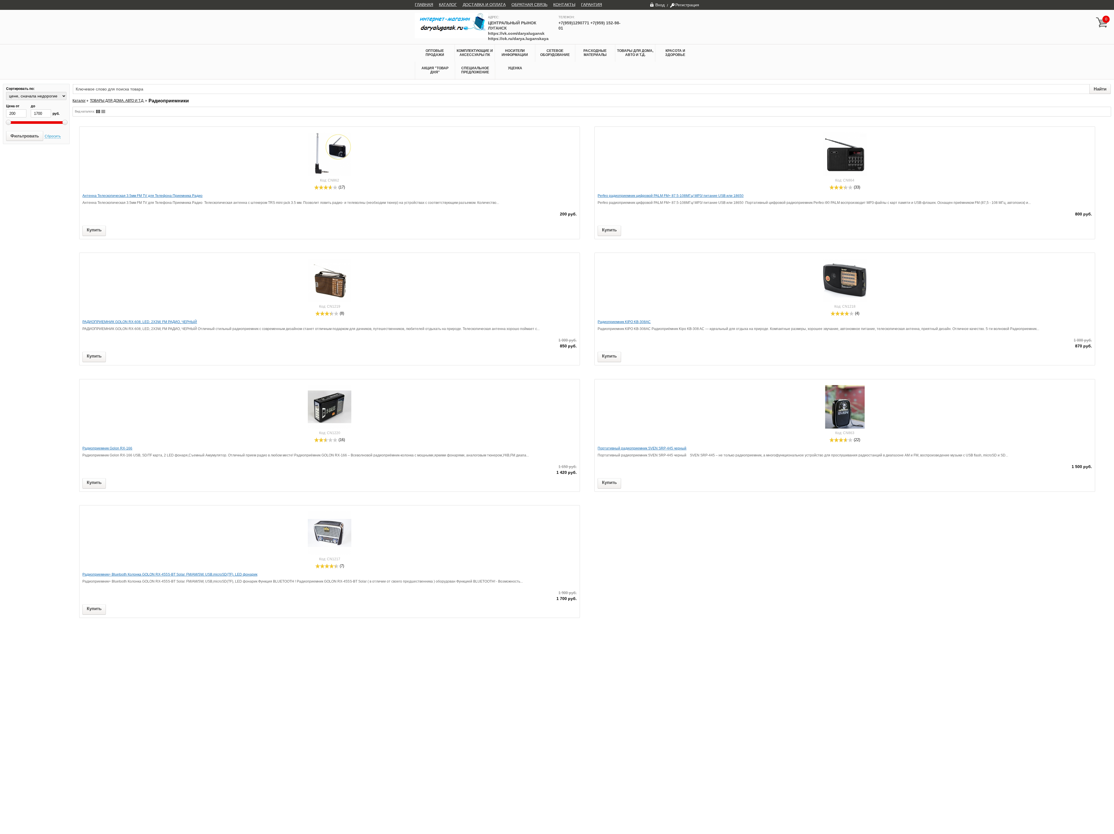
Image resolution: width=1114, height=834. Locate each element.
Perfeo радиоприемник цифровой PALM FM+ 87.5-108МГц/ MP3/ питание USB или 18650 (671, 196)
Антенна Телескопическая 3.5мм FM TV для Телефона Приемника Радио (142, 196)
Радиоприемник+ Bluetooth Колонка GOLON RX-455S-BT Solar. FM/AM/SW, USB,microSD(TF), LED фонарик (169, 574)
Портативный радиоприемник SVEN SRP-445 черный (642, 448)
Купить (94, 229)
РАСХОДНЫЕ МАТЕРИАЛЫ (595, 53)
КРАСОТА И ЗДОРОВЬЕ (675, 53)
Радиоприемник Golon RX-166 (107, 448)
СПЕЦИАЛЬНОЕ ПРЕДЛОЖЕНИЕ (475, 70)
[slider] (325, 187)
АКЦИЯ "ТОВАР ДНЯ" (435, 70)
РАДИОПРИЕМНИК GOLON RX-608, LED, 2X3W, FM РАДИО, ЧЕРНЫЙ (139, 322)
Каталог (79, 101)
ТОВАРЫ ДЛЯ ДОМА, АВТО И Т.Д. (635, 53)
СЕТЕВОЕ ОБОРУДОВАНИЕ (555, 53)
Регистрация (687, 5)
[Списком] (103, 111)
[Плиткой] (98, 111)
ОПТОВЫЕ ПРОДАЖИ (435, 53)
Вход (660, 5)
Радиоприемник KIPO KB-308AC (624, 322)
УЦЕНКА (515, 68)
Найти (1100, 88)
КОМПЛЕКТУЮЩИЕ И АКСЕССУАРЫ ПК (475, 53)
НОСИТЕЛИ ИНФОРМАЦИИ (515, 53)
